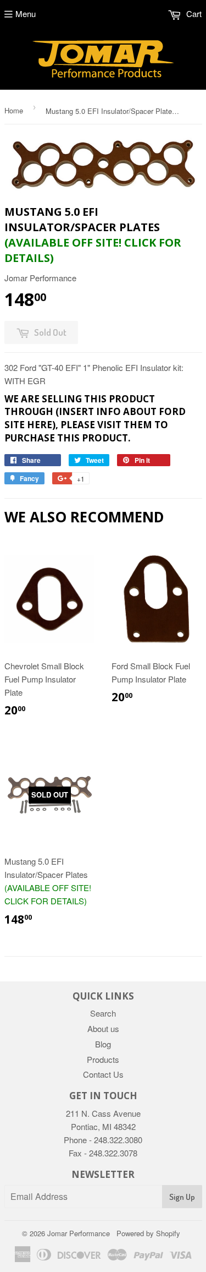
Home (13, 110)
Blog (103, 1044)
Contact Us (103, 1074)
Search (103, 1013)
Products (103, 1059)
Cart (193, 13)
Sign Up (182, 1197)
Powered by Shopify (148, 1233)
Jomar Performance (78, 1233)
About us (103, 1028)
